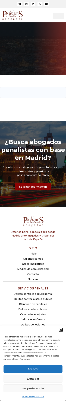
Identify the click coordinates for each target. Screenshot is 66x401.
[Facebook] (19, 3)
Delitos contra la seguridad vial (33, 293)
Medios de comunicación (33, 269)
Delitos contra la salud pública (33, 299)
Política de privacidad (33, 396)
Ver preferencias (33, 388)
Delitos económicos (33, 319)
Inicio (33, 253)
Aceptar (33, 369)
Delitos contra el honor (33, 309)
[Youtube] (46, 3)
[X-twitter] (39, 3)
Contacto (33, 274)
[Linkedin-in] (33, 3)
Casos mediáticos (33, 263)
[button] (60, 330)
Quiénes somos (33, 258)
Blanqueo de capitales (33, 304)
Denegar (33, 378)
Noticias (33, 279)
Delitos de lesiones (33, 324)
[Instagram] (26, 3)
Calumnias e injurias (33, 314)
